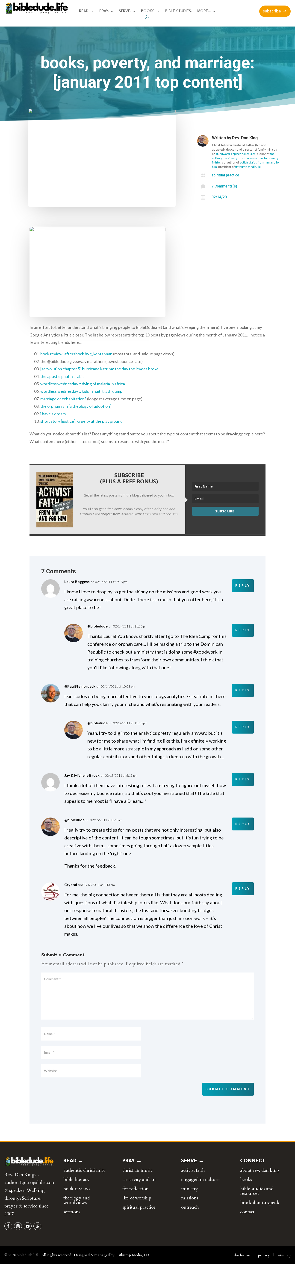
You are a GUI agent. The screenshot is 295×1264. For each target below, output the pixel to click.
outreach (190, 1207)
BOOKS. (148, 11)
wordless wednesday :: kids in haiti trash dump (81, 391)
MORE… (204, 11)
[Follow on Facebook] (8, 1226)
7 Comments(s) (224, 186)
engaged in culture (200, 1179)
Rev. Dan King (245, 137)
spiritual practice (225, 175)
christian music (137, 1170)
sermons (71, 1212)
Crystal (70, 884)
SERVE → (192, 1160)
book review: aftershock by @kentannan (76, 353)
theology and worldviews (76, 1200)
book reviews (76, 1189)
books (246, 1179)
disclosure (242, 1255)
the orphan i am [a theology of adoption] (75, 406)
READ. (84, 11)
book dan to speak (260, 1202)
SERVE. (125, 11)
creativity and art (139, 1179)
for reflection (135, 1189)
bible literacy (76, 1179)
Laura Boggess (77, 581)
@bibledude (97, 626)
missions (189, 1198)
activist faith (193, 1170)
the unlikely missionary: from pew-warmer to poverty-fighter (246, 158)
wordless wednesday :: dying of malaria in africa (82, 383)
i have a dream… (54, 413)
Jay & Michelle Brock (82, 775)
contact (247, 1212)
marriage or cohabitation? (63, 398)
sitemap (284, 1255)
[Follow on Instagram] (18, 1226)
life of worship (136, 1198)
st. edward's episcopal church (235, 154)
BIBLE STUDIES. (178, 11)
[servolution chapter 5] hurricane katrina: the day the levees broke (99, 368)
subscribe (272, 11)
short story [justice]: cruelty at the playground (81, 421)
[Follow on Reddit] (37, 1226)
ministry (189, 1189)
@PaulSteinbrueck (79, 686)
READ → (73, 1160)
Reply (243, 585)
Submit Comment (228, 1089)
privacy (264, 1255)
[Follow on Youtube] (28, 1226)
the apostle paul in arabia (62, 376)
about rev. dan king (259, 1170)
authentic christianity (84, 1170)
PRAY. (104, 11)
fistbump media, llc (248, 167)
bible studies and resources (257, 1191)
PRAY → (132, 1160)
